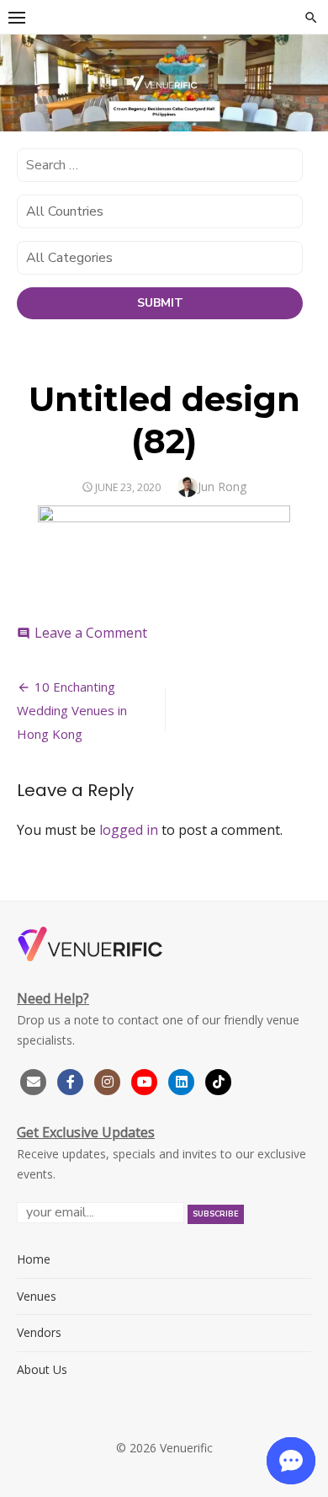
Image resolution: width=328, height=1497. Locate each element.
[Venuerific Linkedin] (183, 1080)
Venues (36, 1296)
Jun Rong (222, 487)
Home (33, 1259)
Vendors (39, 1332)
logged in (128, 830)
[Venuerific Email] (33, 1080)
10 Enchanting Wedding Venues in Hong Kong (72, 710)
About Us (42, 1369)
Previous (21, 85)
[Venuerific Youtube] (146, 1080)
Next (307, 85)
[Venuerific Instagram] (109, 1080)
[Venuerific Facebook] (70, 1080)
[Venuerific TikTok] (218, 1080)
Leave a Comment (90, 632)
